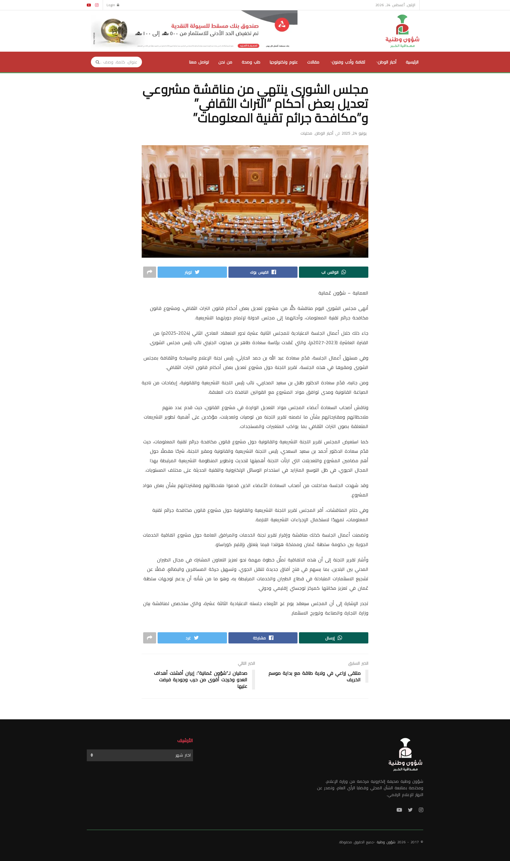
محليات (306, 133)
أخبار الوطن (387, 62)
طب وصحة (251, 62)
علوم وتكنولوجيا (284, 62)
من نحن (225, 62)
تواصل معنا (199, 62)
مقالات (313, 62)
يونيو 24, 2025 (354, 133)
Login (112, 4)
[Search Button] (95, 62)
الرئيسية (412, 62)
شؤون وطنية (386, 842)
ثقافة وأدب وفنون (348, 62)
